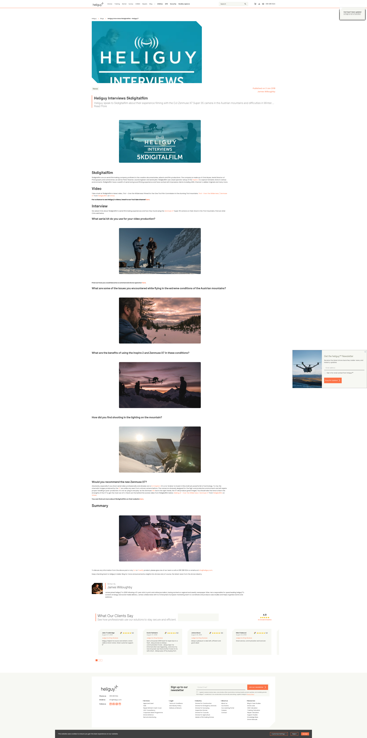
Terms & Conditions (176, 703)
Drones (110, 4)
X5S (153, 491)
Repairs (144, 4)
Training (117, 4)
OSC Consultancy (149, 710)
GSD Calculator (252, 708)
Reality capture (184, 4)
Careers (224, 710)
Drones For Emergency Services (205, 706)
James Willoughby (266, 91)
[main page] (98, 4)
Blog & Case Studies (254, 703)
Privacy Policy (250, 694)
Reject (294, 734)
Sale (144, 706)
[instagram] (120, 704)
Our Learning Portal (227, 708)
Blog (150, 4)
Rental (124, 4)
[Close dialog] (365, 352)
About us (224, 703)
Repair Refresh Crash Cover (152, 708)
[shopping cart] (255, 4)
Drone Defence (148, 715)
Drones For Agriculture (202, 715)
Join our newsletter (256, 687)
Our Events (225, 706)
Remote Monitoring (149, 717)
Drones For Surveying (202, 708)
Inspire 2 (195, 180)
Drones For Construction (203, 703)
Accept (305, 734)
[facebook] (113, 704)
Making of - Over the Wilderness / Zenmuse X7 (191, 493)
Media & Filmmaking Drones (204, 717)
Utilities (160, 4)
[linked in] (110, 704)
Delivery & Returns (175, 708)
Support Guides (252, 715)
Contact (224, 713)
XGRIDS (137, 4)
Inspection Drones (201, 710)
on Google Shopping (264, 619)
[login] (259, 4)
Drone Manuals (252, 719)
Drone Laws (251, 706)
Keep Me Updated (331, 380)
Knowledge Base (252, 717)
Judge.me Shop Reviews (110, 638)
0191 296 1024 (270, 4)
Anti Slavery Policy (175, 706)
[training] (263, 4)
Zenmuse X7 (169, 211)
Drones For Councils (202, 713)
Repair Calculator (253, 713)
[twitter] (117, 704)
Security (173, 4)
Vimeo (112, 196)
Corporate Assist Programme (153, 713)
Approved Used (148, 703)
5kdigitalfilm (102, 196)
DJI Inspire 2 (155, 486)
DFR (166, 4)
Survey (131, 4)
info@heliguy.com (205, 570)
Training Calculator (253, 710)
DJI (134, 570)
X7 (119, 488)
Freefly (140, 570)
